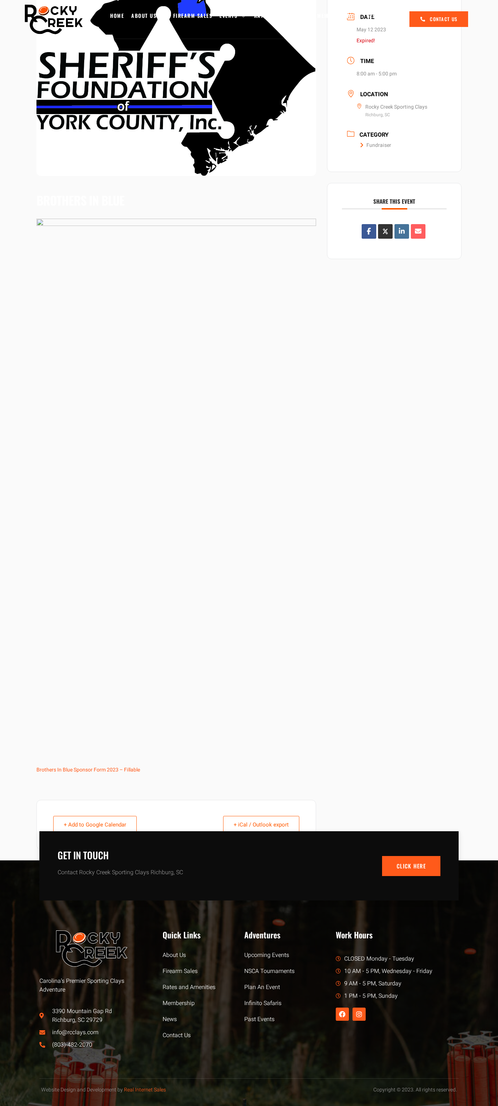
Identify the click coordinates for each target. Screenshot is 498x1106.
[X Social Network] (385, 231)
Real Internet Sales (145, 1090)
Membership (333, 15)
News (373, 15)
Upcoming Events (266, 955)
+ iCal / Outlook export (261, 825)
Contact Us (177, 1035)
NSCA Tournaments (269, 971)
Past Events (259, 1019)
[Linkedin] (401, 231)
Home (117, 15)
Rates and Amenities (282, 15)
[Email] (418, 231)
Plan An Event (262, 987)
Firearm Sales (193, 15)
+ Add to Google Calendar (95, 825)
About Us (143, 15)
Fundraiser (378, 145)
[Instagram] (359, 1014)
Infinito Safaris (262, 1003)
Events (228, 15)
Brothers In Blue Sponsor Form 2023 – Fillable (88, 770)
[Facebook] (342, 1014)
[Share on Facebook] (369, 231)
